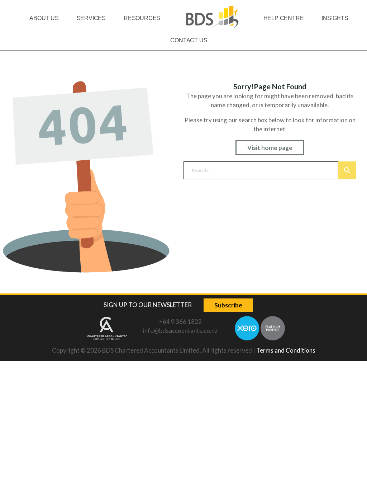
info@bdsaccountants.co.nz (180, 330)
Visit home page (269, 147)
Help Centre (283, 18)
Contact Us (188, 40)
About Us (43, 18)
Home (211, 18)
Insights (334, 18)
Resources (142, 18)
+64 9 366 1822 (180, 321)
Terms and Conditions (285, 350)
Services (91, 18)
